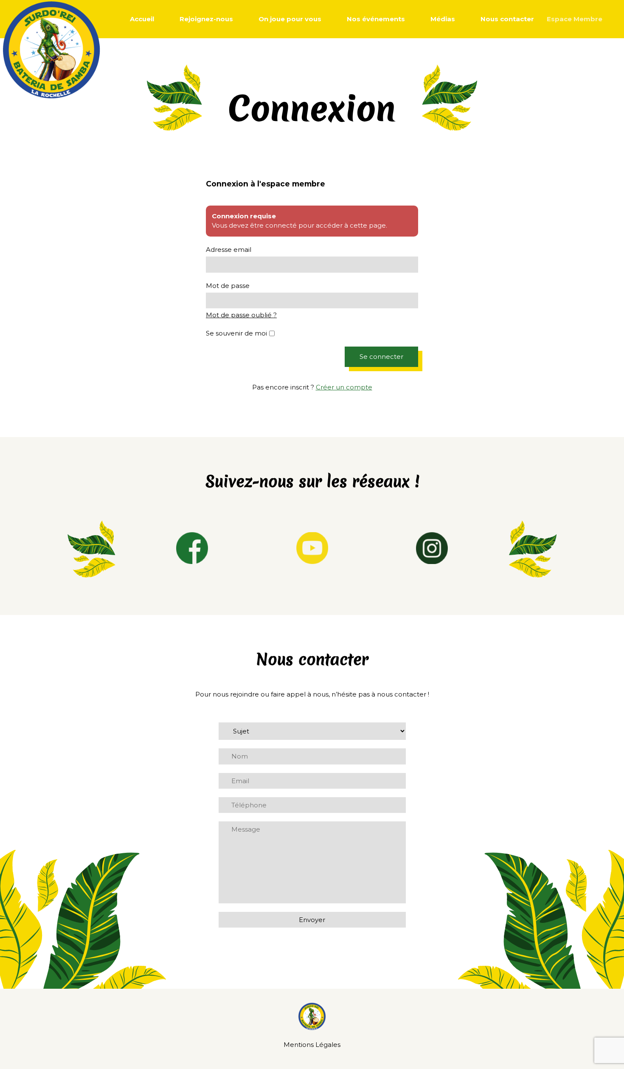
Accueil (142, 19)
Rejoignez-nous (206, 19)
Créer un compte (344, 387)
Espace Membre (574, 19)
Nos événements (376, 19)
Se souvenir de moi (236, 333)
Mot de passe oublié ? (241, 315)
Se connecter (381, 357)
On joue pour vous (290, 19)
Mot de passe (228, 286)
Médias (442, 19)
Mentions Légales (312, 1045)
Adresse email (228, 249)
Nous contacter (507, 19)
